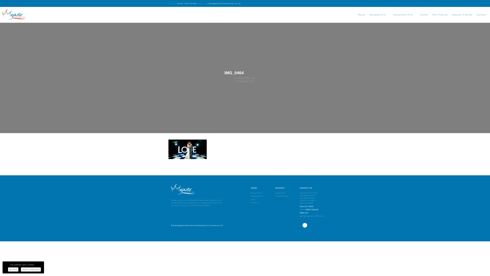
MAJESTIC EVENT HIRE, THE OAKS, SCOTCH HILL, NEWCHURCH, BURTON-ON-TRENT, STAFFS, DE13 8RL (309, 198)
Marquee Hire (377, 15)
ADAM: (309, 210)
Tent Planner (440, 15)
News (253, 199)
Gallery (424, 15)
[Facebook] (305, 225)
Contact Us (255, 203)
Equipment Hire (403, 15)
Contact (481, 15)
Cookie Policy (31, 269)
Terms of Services (281, 196)
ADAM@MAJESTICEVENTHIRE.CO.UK (224, 3)
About (361, 15)
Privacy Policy (280, 193)
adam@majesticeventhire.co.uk (312, 216)
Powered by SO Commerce (206, 225)
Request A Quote (462, 15)
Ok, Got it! (13, 269)
